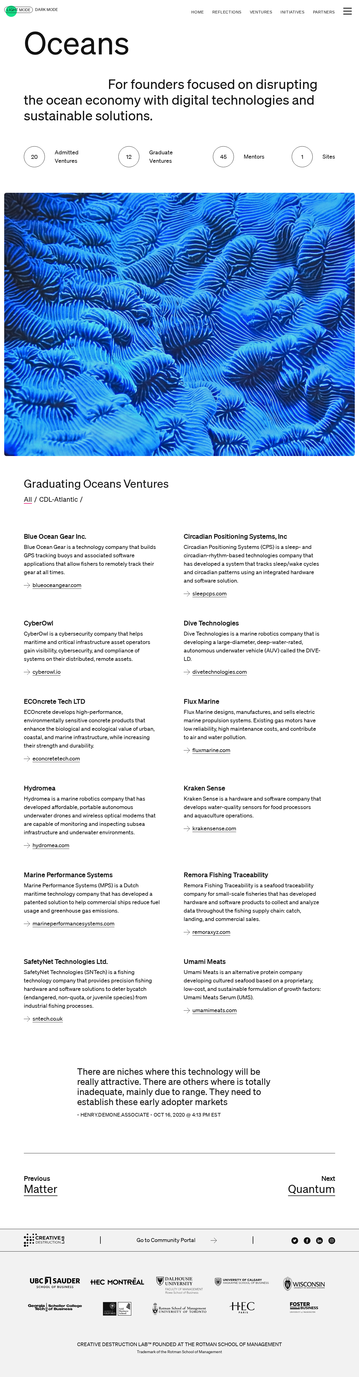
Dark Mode (46, 9)
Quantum (311, 1188)
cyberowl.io (47, 671)
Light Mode (18, 9)
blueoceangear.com (57, 585)
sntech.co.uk (48, 1018)
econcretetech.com (56, 758)
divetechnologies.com (219, 671)
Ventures (261, 12)
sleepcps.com (209, 593)
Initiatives (292, 12)
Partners (324, 12)
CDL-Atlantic (58, 499)
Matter (40, 1188)
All (28, 499)
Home (197, 12)
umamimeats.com (214, 1010)
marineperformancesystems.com (73, 923)
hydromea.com (51, 845)
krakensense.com (214, 828)
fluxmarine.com (211, 750)
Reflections (226, 12)
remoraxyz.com (211, 932)
